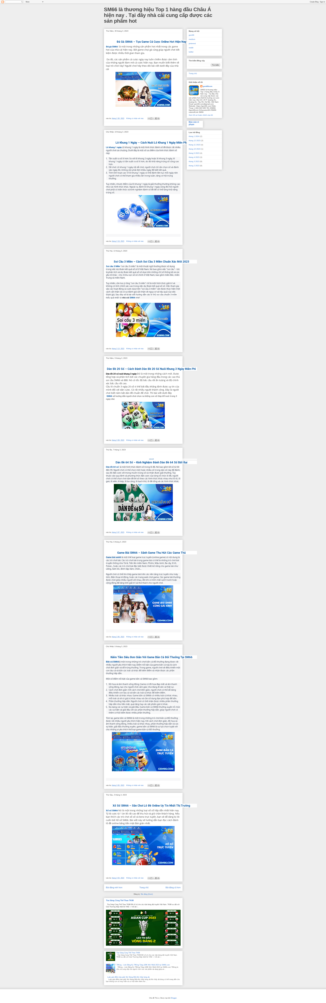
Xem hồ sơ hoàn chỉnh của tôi (201, 115)
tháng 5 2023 (194, 153)
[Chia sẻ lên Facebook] (156, 118)
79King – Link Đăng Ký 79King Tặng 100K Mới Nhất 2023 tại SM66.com (143, 965)
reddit (191, 48)
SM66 (132, 297)
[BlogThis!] (151, 118)
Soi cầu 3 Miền (113, 266)
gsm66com (207, 86)
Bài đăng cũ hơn (173, 887)
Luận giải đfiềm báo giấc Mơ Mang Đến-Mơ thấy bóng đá (128, 977)
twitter (191, 52)
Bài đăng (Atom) (147, 894)
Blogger (173, 998)
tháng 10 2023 (194, 149)
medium (192, 39)
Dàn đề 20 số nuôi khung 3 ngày (121, 374)
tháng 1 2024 (194, 136)
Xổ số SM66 (112, 810)
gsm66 (191, 35)
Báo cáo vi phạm (194, 123)
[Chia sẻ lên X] (153, 118)
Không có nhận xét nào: (135, 118)
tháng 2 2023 (194, 166)
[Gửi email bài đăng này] (149, 118)
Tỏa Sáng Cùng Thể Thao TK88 (120, 900)
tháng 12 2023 (194, 141)
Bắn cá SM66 (112, 661)
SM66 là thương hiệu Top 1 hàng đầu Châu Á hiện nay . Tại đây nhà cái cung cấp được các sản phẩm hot (158, 15)
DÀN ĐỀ (151, 459)
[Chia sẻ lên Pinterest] (158, 118)
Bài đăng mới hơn (114, 887)
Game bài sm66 (113, 557)
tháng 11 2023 (194, 145)
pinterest (192, 43)
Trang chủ (143, 887)
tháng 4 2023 (194, 157)
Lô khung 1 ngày (114, 147)
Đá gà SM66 (112, 46)
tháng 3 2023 (194, 161)
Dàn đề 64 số (112, 467)
